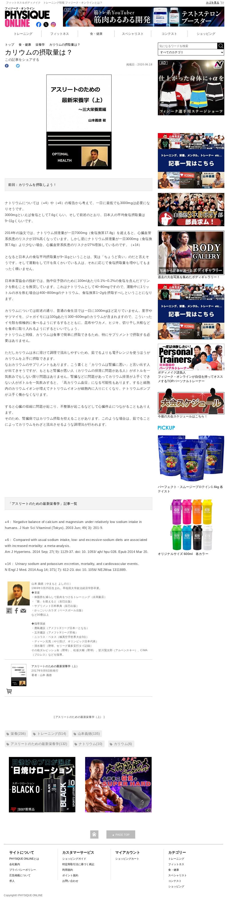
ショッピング (206, 33)
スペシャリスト (133, 33)
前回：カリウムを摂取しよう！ (32, 185)
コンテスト (169, 33)
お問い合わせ (70, 880)
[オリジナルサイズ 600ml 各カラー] (191, 524)
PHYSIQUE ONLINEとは (24, 858)
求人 (12, 880)
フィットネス (59, 33)
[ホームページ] (8, 609)
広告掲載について (20, 875)
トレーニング (23, 33)
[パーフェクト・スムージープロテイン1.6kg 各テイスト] (191, 457)
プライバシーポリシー (22, 869)
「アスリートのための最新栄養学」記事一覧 (42, 503)
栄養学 (40, 44)
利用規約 (67, 869)
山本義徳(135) (89, 733)
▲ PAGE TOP (121, 834)
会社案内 (14, 864)
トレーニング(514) (51, 733)
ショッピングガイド (74, 858)
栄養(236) (18, 733)
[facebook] (15, 609)
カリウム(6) (123, 744)
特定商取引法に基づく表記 (78, 864)
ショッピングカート (127, 858)
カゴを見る (212, 2)
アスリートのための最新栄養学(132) (39, 744)
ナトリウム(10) (90, 744)
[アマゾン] (8, 690)
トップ (9, 44)
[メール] (22, 609)
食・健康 (96, 33)
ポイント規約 (70, 875)
